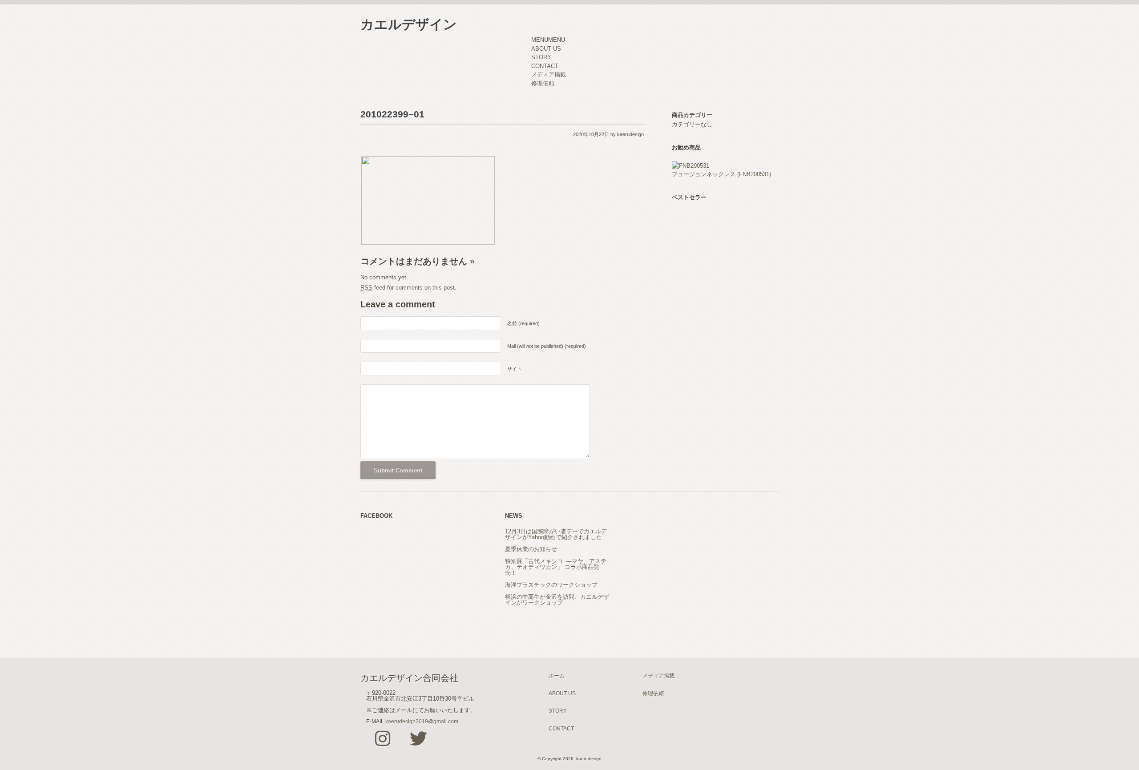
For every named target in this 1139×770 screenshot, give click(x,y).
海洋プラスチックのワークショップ (551, 584)
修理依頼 (542, 83)
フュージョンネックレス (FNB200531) (721, 174)
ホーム (557, 675)
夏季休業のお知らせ (531, 549)
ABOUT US (546, 48)
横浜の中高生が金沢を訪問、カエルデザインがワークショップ (557, 599)
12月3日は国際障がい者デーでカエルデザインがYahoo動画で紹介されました (556, 534)
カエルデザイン (408, 24)
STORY (541, 57)
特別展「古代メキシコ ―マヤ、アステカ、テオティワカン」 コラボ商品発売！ (555, 567)
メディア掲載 (548, 74)
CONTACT (544, 66)
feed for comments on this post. (408, 287)
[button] (548, 39)
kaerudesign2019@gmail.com (421, 721)
